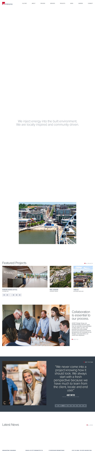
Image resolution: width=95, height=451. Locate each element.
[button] (56, 405)
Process (43, 3)
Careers (80, 3)
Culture (24, 3)
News (71, 3)
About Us (75, 339)
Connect (90, 3)
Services (52, 3)
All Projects (89, 263)
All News (90, 425)
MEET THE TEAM (89, 362)
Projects (62, 3)
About (33, 3)
